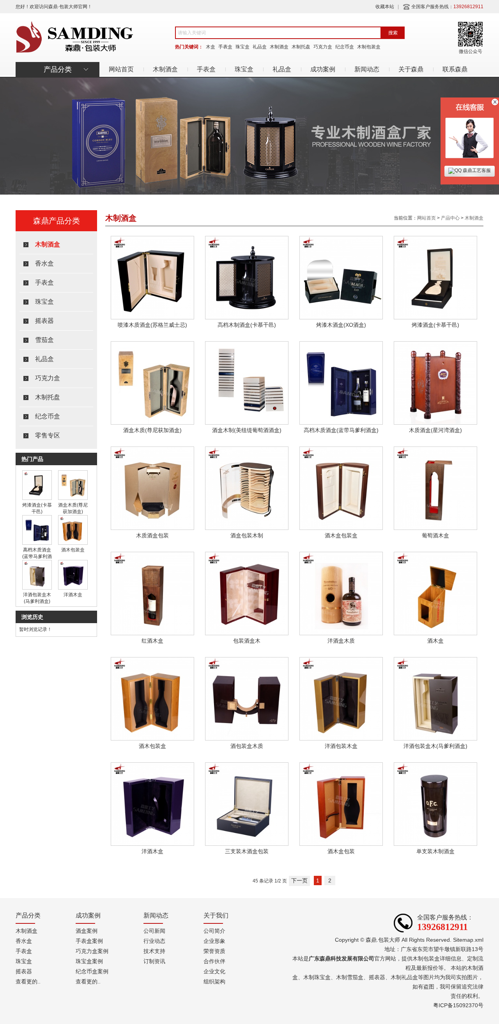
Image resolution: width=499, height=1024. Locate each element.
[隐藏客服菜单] (470, 129)
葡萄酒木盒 (435, 535)
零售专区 (47, 435)
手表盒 (225, 47)
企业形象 (214, 941)
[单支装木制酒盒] (435, 844)
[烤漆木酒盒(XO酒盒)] (341, 318)
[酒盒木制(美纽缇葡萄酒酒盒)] (246, 423)
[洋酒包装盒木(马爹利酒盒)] (37, 588)
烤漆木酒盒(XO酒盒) (341, 325)
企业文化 (214, 971)
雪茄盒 (44, 340)
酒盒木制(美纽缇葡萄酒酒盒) (246, 430)
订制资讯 (154, 961)
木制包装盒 (368, 47)
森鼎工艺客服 (476, 170)
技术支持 (154, 951)
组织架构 (214, 981)
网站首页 (121, 69)
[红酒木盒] (152, 633)
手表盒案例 (89, 941)
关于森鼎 (410, 69)
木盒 (210, 47)
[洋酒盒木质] (341, 633)
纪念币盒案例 (92, 971)
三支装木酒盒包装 (247, 851)
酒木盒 (435, 641)
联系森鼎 (454, 69)
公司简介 (214, 931)
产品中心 (450, 218)
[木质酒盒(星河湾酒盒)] (435, 423)
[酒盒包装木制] (246, 528)
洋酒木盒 (73, 594)
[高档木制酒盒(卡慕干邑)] (246, 318)
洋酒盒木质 (341, 641)
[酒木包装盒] (73, 543)
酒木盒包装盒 (341, 535)
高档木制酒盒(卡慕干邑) (247, 325)
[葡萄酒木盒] (435, 528)
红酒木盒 (152, 641)
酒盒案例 (86, 931)
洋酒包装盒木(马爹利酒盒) (435, 746)
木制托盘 (301, 47)
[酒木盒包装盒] (341, 528)
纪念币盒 (344, 47)
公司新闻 (154, 931)
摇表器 (44, 320)
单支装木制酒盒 (435, 851)
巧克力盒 (322, 47)
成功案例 (322, 69)
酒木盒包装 (341, 851)
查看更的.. (28, 981)
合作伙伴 (214, 961)
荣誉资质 (214, 951)
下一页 (299, 880)
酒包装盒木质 (246, 746)
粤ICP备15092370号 (458, 1005)
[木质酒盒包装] (152, 528)
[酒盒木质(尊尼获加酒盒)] (73, 498)
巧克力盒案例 (92, 951)
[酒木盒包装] (341, 844)
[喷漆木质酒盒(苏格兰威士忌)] (152, 318)
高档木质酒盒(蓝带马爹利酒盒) (37, 556)
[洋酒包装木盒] (341, 739)
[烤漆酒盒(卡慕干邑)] (37, 498)
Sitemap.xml (468, 940)
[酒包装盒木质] (246, 739)
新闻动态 (366, 69)
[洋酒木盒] (73, 588)
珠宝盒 (242, 47)
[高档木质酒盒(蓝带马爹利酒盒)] (37, 543)
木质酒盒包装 (152, 535)
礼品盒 (260, 47)
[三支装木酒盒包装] (246, 844)
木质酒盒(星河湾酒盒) (435, 430)
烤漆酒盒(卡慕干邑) (435, 325)
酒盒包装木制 (246, 535)
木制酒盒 (279, 47)
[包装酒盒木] (246, 633)
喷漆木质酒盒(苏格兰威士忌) (152, 325)
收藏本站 (384, 6)
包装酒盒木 (246, 641)
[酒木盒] (435, 633)
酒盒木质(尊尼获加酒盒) (152, 430)
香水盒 (44, 263)
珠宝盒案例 (89, 961)
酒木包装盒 (73, 550)
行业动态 (154, 941)
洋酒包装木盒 (341, 746)
